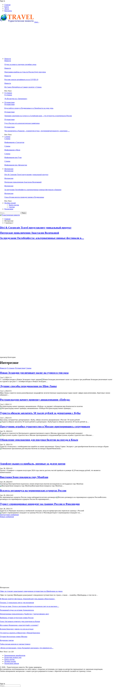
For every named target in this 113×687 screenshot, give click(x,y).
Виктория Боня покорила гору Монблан (24, 477)
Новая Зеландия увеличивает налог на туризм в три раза (34, 372)
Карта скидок (14, 205)
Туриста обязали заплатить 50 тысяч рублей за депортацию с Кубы (40, 413)
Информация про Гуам (13, 157)
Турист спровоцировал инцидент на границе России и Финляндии (40, 504)
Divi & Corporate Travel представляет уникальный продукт (26, 174)
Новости (7, 59)
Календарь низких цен (12, 657)
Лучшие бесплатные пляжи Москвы (13, 636)
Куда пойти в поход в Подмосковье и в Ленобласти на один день (28, 108)
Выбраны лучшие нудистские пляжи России (17, 618)
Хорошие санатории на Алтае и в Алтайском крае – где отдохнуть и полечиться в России (38, 116)
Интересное (8, 169)
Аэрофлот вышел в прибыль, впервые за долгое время (32, 463)
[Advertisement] (56, 40)
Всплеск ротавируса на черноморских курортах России (33, 490)
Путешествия (9, 102)
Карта (6, 7)
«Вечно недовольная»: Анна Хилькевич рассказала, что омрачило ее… (26, 648)
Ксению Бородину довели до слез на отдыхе (16, 629)
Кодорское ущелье (7, 640)
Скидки (12, 207)
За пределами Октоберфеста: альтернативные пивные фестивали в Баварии (32, 190)
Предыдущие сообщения (9, 515)
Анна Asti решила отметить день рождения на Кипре (20, 621)
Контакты (8, 11)
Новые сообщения (7, 517)
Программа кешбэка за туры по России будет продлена (25, 72)
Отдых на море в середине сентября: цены (20, 64)
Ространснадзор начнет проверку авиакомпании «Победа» (35, 399)
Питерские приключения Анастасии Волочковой (22, 182)
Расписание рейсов (11, 663)
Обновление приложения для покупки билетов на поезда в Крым (39, 439)
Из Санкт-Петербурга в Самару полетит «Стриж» (23, 87)
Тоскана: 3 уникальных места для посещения (17, 603)
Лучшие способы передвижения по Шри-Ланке (28, 386)
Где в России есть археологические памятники (22, 123)
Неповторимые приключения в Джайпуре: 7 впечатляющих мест (24, 614)
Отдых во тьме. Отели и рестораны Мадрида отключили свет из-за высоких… (29, 606)
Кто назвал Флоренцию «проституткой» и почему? (19, 625)
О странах (8, 93)
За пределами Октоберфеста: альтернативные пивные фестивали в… (42, 238)
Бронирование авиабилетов (14, 655)
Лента (6, 9)
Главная (7, 5)
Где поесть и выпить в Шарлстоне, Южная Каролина (20, 633)
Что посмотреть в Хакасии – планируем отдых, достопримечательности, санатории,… (37, 131)
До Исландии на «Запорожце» (15, 99)
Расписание (8, 209)
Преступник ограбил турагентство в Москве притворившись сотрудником (45, 426)
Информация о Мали (12, 150)
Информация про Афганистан (15, 165)
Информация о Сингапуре (14, 142)
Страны (7, 137)
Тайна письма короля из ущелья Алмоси (15, 644)
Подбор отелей (10, 203)
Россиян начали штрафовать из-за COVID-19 (21, 79)
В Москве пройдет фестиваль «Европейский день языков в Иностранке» (27, 599)
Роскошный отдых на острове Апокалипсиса (17, 610)
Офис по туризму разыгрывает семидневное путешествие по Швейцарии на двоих (31, 591)
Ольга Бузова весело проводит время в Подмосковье (24, 197)
